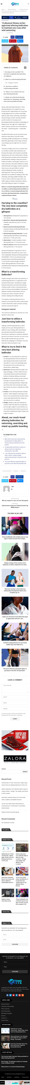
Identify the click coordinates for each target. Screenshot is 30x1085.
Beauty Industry (5, 1004)
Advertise (9, 1077)
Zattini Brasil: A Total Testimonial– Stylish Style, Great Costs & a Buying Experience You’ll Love (8, 857)
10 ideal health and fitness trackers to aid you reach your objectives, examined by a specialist (15, 449)
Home (3, 9)
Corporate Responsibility (7, 1006)
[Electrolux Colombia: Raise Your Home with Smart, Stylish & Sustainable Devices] (8, 871)
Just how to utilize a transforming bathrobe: (11, 87)
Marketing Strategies (6, 1013)
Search (4, 769)
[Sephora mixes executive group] (8, 893)
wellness (23, 471)
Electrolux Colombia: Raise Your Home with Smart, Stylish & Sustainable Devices (8, 880)
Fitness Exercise (12, 9)
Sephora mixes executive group (10, 812)
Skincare (3, 1015)
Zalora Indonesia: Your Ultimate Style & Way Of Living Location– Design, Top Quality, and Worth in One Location (15, 791)
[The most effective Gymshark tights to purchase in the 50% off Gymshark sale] (15, 658)
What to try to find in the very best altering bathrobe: (14, 93)
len (12, 486)
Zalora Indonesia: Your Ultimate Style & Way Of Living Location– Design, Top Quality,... (18, 1038)
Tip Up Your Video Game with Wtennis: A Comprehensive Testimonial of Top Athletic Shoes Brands (13, 806)
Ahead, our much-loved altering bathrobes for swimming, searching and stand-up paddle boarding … (14, 99)
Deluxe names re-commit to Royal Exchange (13, 1066)
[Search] (28, 4)
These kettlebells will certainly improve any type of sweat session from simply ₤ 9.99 (22, 901)
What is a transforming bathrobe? (15, 79)
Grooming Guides (5, 1011)
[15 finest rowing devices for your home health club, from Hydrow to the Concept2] (15, 632)
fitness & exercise (7, 471)
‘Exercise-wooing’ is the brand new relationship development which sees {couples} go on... (15, 590)
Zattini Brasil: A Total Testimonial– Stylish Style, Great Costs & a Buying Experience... (19, 1030)
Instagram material (13, 82)
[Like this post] (13, 37)
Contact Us (4, 1018)
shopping (16, 471)
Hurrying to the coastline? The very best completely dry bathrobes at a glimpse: (15, 74)
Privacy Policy (4, 1020)
